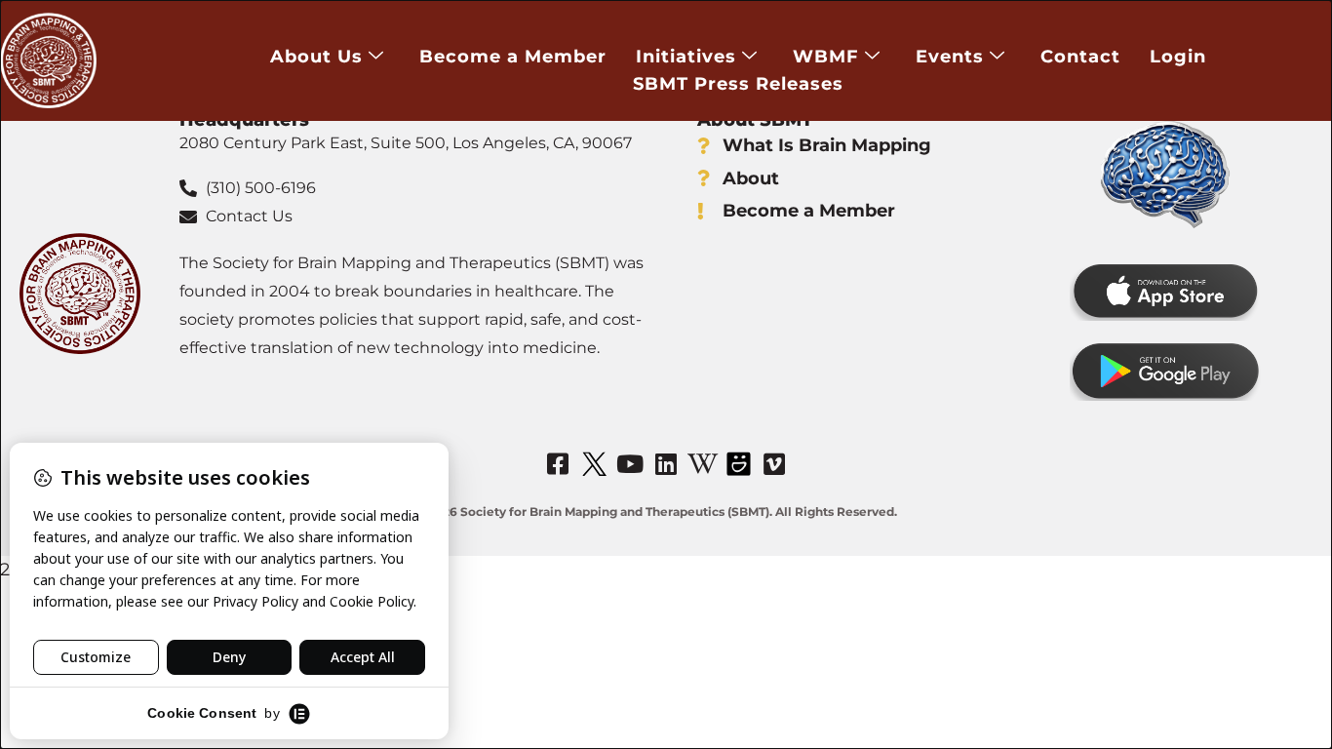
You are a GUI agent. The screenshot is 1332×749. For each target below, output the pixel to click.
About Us (316, 56)
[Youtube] (630, 464)
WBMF (826, 56)
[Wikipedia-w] (702, 464)
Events (950, 56)
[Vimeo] (774, 464)
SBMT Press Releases (738, 84)
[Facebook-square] (557, 464)
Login (1178, 56)
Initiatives (686, 56)
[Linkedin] (666, 464)
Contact (1080, 56)
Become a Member (513, 56)
